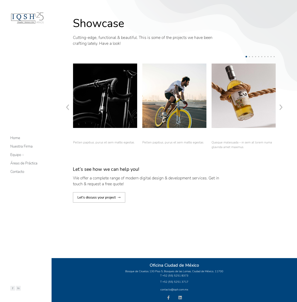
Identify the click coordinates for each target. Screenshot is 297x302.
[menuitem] (15, 138)
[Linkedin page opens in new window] (18, 288)
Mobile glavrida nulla (234, 135)
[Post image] (105, 96)
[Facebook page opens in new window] (12, 288)
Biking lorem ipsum (93, 135)
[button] (246, 56)
